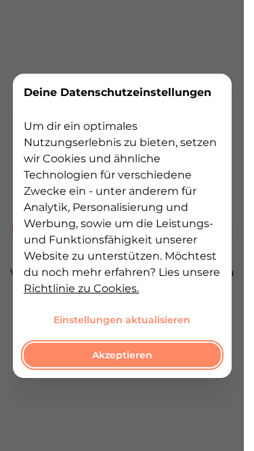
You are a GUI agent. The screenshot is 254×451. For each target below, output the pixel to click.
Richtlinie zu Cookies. (81, 287)
